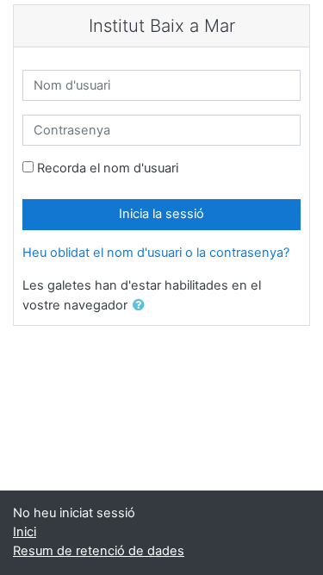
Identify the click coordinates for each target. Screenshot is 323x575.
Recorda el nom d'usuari (107, 168)
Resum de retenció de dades (98, 551)
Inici (24, 532)
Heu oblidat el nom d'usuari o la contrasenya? (155, 252)
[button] (142, 306)
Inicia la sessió (161, 214)
